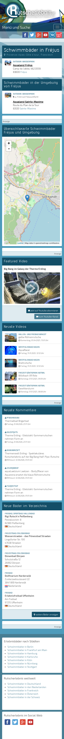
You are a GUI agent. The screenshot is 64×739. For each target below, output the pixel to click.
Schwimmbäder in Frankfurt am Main (27, 650)
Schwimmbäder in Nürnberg (22, 663)
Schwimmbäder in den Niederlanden (26, 687)
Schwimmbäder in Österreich (22, 693)
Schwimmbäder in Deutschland (24, 683)
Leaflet (20, 243)
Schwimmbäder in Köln (19, 660)
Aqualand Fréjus (23, 65)
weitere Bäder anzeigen (46, 614)
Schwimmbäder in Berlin (20, 646)
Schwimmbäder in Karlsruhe (22, 656)
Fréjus (23, 72)
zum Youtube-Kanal (48, 316)
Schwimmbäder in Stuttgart (22, 666)
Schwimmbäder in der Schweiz (23, 697)
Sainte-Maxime (28, 108)
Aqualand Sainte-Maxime (28, 101)
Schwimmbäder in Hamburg (22, 653)
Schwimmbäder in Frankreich (22, 690)
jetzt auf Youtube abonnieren (44, 310)
